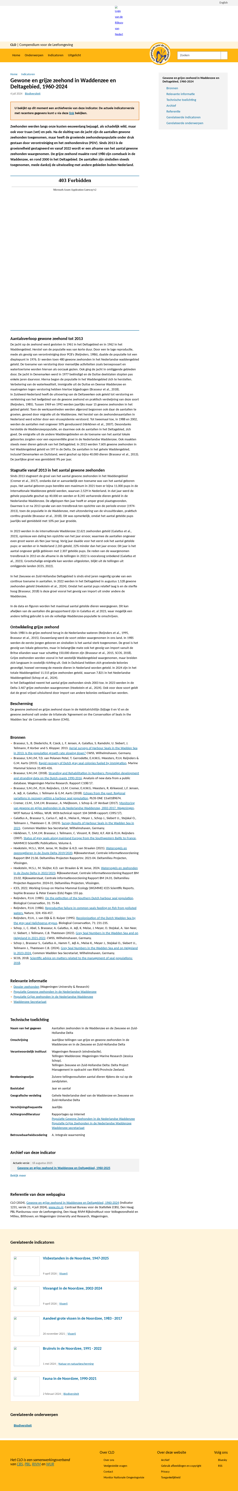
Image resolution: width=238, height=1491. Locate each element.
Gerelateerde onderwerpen (184, 123)
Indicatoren (55, 55)
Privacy (165, 1471)
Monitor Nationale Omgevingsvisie (124, 1477)
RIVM (36, 1464)
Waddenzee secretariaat (68, 1128)
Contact (108, 1471)
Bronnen (172, 88)
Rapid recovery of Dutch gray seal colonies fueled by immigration (82, 763)
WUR (50, 1464)
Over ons (109, 1460)
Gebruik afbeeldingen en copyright (181, 1466)
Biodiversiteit (32, 93)
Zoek (224, 55)
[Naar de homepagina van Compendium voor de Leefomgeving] (119, 24)
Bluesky (222, 1460)
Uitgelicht (74, 55)
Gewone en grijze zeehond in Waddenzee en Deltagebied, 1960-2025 (63, 1168)
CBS (20, 1464)
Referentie (173, 111)
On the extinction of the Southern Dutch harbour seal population (89, 898)
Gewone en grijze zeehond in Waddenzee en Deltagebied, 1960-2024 (72, 1203)
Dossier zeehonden (26, 987)
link (71, 113)
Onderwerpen (34, 55)
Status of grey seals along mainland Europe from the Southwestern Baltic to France (80, 838)
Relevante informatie (180, 94)
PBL (27, 1464)
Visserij (63, 1273)
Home (16, 55)
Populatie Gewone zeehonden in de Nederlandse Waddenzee (55, 992)
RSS (220, 1466)
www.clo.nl (56, 1207)
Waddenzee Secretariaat (30, 1002)
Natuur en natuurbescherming (76, 1364)
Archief (171, 106)
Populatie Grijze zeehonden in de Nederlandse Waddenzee (53, 997)
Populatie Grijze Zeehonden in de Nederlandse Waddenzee (91, 1123)
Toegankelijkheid (170, 1477)
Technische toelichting (181, 100)
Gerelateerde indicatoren (183, 117)
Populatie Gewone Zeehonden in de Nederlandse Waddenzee (93, 1119)
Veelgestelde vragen (115, 1466)
